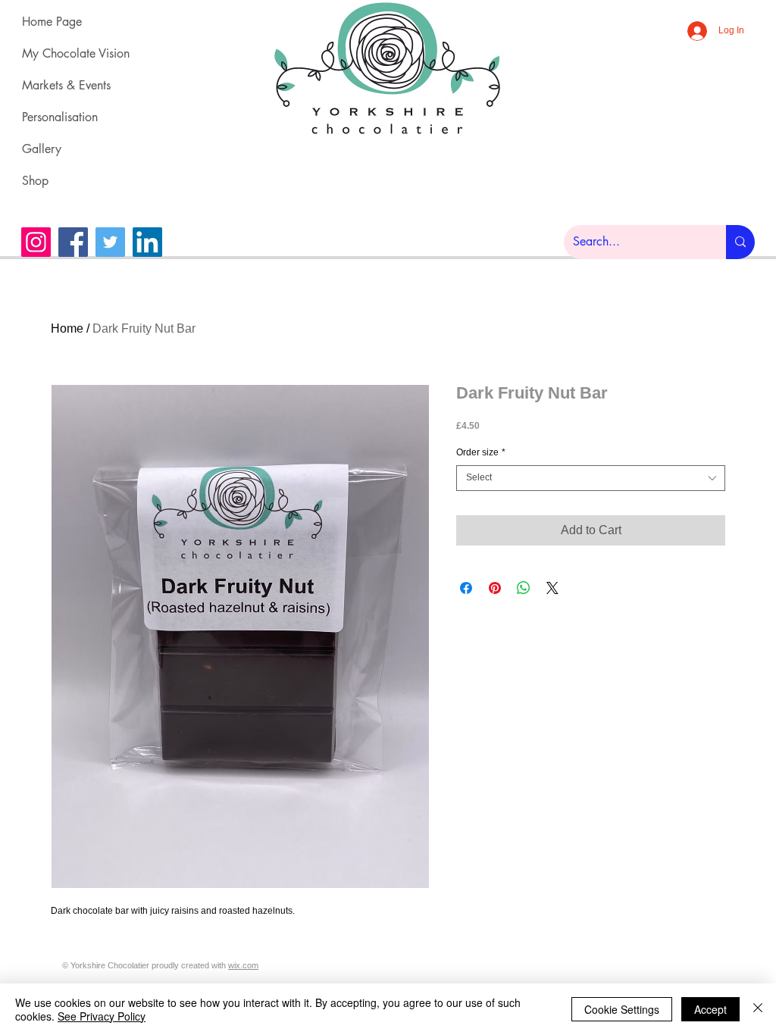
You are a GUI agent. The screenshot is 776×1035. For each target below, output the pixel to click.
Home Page (52, 22)
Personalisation (60, 117)
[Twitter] (110, 242)
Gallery (41, 149)
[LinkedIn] (147, 242)
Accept (710, 1009)
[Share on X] (552, 588)
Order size (480, 452)
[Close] (758, 1009)
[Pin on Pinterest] (495, 588)
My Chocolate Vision (67, 53)
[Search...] (740, 242)
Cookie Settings (621, 1009)
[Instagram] (36, 242)
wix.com (243, 965)
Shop (35, 181)
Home (67, 328)
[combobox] (590, 478)
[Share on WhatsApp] (524, 588)
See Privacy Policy (102, 1016)
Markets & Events (66, 85)
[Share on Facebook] (466, 588)
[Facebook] (73, 242)
